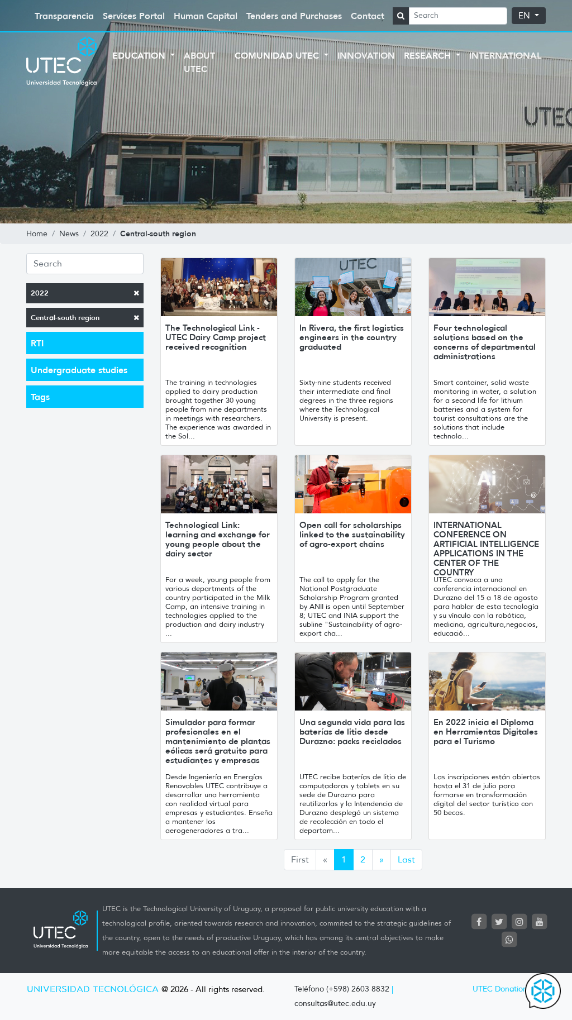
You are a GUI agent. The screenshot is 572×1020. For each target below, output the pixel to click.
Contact (367, 15)
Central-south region (65, 317)
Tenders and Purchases (294, 15)
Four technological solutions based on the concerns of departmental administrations (484, 341)
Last (406, 859)
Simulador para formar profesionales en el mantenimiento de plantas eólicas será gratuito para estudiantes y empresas (217, 741)
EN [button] (525, 16)
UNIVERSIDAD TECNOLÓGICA (93, 989)
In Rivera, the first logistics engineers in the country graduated (351, 337)
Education (140, 55)
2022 (40, 293)
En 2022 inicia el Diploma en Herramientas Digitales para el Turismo (485, 731)
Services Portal (134, 15)
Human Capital (205, 15)
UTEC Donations (502, 989)
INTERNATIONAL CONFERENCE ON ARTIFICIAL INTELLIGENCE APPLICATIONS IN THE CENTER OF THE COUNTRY (486, 548)
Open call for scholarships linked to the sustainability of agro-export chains (352, 534)
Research (429, 55)
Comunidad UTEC (278, 55)
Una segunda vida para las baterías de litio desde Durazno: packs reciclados (352, 731)
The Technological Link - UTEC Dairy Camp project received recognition (215, 337)
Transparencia (64, 15)
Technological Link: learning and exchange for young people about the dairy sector (217, 539)
